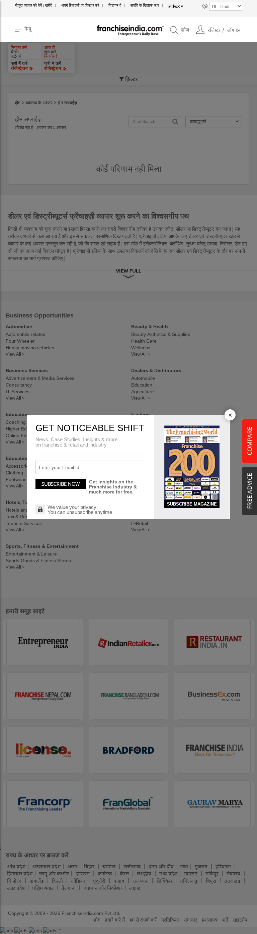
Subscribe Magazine (192, 504)
